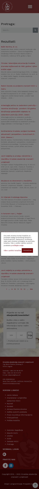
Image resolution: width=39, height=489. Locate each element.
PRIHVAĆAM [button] (27, 250)
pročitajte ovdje (17, 245)
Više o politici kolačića (12, 250)
